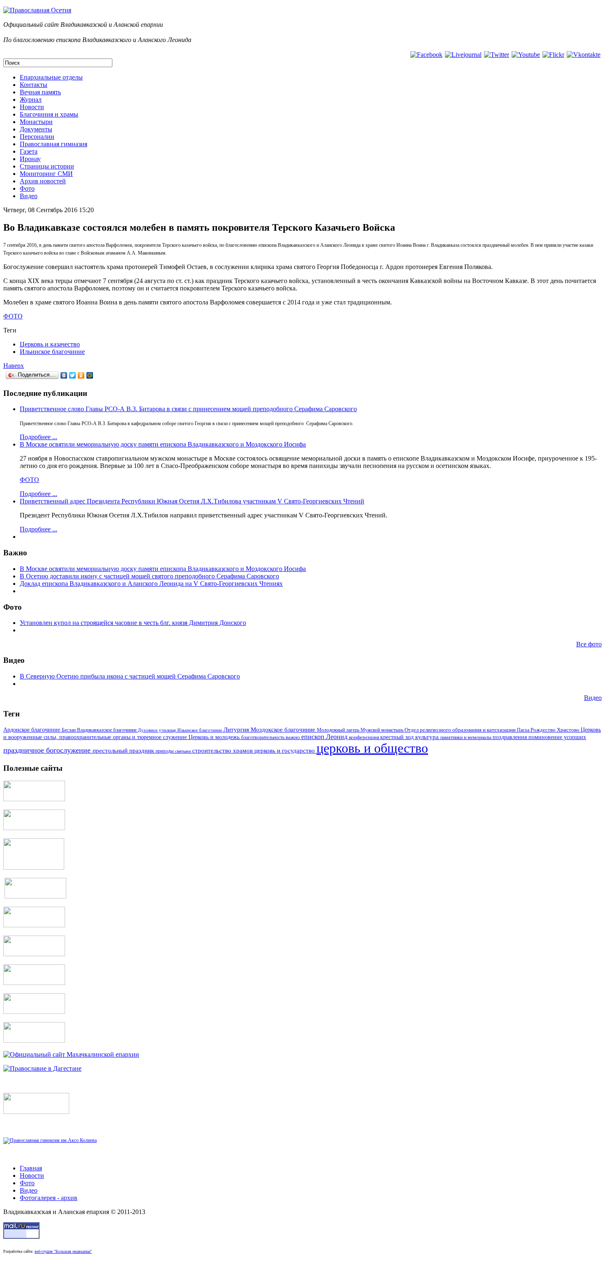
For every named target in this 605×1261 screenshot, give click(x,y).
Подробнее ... (38, 436)
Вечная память (40, 92)
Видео (28, 195)
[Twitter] (72, 375)
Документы (36, 129)
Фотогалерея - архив (48, 1197)
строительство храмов (223, 750)
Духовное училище (157, 730)
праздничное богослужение (48, 750)
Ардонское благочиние (32, 729)
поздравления (510, 737)
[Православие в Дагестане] (42, 1068)
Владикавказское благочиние (107, 730)
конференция (364, 737)
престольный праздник (124, 750)
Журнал (31, 99)
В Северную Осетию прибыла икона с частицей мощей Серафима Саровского (130, 676)
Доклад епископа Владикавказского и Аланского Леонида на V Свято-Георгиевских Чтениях (151, 583)
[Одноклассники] (81, 375)
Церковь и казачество (50, 344)
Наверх (13, 365)
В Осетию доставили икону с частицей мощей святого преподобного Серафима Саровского (149, 576)
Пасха (524, 730)
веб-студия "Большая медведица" (63, 1251)
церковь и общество (372, 748)
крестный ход (397, 737)
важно (293, 737)
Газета (28, 151)
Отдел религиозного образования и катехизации (461, 730)
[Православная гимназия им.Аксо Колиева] (50, 1140)
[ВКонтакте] (64, 375)
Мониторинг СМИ (46, 173)
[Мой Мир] (90, 375)
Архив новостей (43, 181)
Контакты (33, 84)
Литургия (237, 729)
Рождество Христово (556, 730)
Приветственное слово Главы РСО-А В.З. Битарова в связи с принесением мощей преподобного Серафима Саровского (188, 408)
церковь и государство (285, 750)
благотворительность (263, 737)
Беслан (69, 730)
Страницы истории (47, 166)
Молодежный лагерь (339, 730)
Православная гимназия (53, 143)
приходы (165, 751)
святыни (183, 751)
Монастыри (36, 121)
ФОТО (13, 316)
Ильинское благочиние (52, 351)
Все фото (589, 644)
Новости (32, 106)
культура (427, 737)
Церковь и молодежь (214, 737)
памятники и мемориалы (466, 737)
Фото (27, 188)
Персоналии (37, 136)
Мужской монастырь (383, 730)
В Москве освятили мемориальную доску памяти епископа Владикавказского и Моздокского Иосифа (163, 444)
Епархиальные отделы (51, 77)
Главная (31, 1168)
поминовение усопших (557, 737)
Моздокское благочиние (284, 729)
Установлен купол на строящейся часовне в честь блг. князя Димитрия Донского (133, 622)
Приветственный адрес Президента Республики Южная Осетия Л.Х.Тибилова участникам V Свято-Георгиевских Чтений (192, 501)
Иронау (30, 158)
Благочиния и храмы (49, 114)
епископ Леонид (325, 736)
